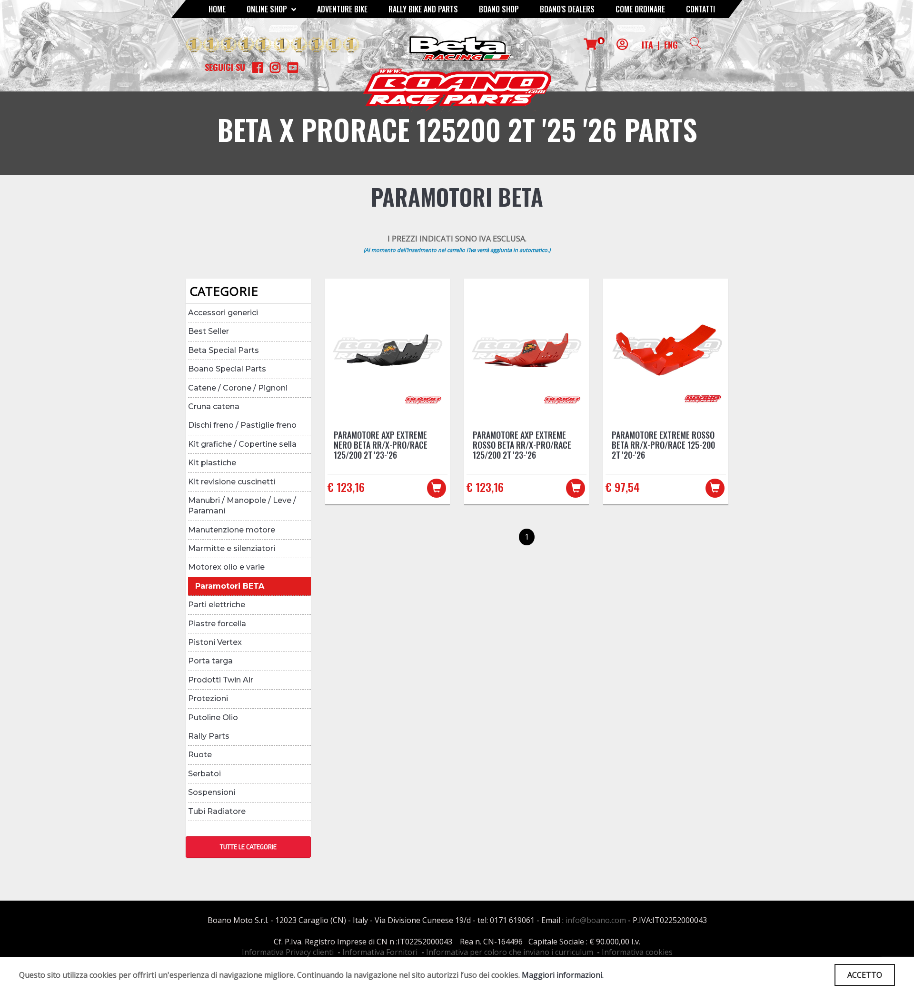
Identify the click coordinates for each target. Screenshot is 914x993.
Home (217, 9)
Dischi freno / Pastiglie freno (242, 425)
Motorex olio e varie (226, 567)
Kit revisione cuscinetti (231, 481)
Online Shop (268, 9)
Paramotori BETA (229, 586)
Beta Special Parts (223, 350)
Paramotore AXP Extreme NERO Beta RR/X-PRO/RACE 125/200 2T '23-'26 (380, 445)
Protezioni (208, 698)
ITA (647, 45)
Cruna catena (213, 406)
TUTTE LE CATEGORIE (248, 847)
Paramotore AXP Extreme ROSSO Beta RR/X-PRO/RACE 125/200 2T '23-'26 (522, 445)
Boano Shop (499, 9)
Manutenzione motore (231, 529)
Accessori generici (223, 312)
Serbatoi (204, 773)
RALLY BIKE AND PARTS (423, 9)
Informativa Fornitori (379, 952)
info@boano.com (596, 920)
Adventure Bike (342, 9)
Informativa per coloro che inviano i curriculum (509, 952)
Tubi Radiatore (217, 811)
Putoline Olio (213, 717)
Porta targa (210, 660)
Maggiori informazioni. (563, 975)
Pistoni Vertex (215, 642)
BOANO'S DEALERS (567, 9)
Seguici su (225, 67)
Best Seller (208, 331)
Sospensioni (211, 792)
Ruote (200, 754)
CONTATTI (700, 9)
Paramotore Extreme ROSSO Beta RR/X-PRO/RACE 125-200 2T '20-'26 (663, 445)
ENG (671, 45)
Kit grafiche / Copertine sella (242, 444)
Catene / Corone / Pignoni (238, 387)
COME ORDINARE (640, 9)
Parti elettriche (216, 604)
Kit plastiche (212, 462)
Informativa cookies (637, 952)
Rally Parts (208, 736)
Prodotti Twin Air (220, 679)
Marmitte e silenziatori (231, 548)
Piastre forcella (217, 623)
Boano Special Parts (227, 368)
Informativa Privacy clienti (288, 952)
